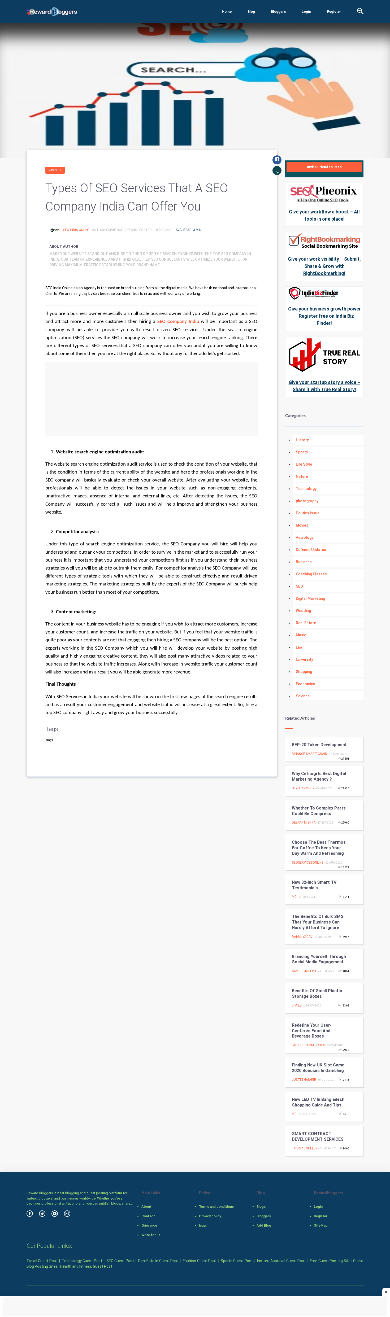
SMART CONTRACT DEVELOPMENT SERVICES (318, 1136)
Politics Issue (307, 513)
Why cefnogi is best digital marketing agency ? (319, 776)
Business (55, 170)
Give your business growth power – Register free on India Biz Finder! (324, 316)
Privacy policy (210, 1216)
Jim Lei (297, 1005)
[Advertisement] (151, 399)
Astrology (304, 537)
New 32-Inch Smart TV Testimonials (314, 885)
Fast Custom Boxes (308, 1045)
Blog (251, 12)
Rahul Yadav (302, 937)
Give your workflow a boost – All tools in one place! (324, 215)
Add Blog (264, 1225)
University (304, 659)
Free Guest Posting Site (330, 1261)
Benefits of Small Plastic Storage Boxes (317, 993)
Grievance (149, 1225)
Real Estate (306, 623)
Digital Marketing (310, 598)
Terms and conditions (216, 1207)
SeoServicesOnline (307, 862)
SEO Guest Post (120, 1261)
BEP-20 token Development (319, 744)
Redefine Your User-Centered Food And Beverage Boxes (312, 1031)
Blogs (261, 1207)
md (294, 897)
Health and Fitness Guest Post (86, 1266)
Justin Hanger (304, 1080)
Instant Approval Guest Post (281, 1261)
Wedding (303, 611)
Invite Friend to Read (324, 167)
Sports (302, 452)
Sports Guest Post (237, 1261)
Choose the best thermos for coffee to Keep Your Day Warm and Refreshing (319, 848)
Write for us (150, 1235)
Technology (306, 489)
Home (227, 12)
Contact (148, 1216)
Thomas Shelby (305, 1148)
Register (334, 12)
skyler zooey (303, 788)
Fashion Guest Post (199, 1261)
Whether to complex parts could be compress (319, 811)
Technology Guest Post (82, 1261)
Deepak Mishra (304, 822)
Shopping (304, 672)
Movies (302, 525)
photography (307, 501)
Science (303, 696)
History (302, 440)
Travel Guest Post (42, 1261)
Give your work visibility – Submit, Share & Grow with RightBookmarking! (324, 266)
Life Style (304, 464)
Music (301, 635)
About (146, 1207)
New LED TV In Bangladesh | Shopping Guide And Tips (319, 1102)
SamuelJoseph (304, 971)
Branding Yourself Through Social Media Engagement (319, 959)
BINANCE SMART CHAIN (309, 754)
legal (202, 1225)
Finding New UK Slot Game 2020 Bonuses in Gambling (318, 1067)
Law (299, 647)
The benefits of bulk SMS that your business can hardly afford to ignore (318, 922)
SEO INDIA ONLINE (76, 230)
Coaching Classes (311, 574)
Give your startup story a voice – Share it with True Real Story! (324, 385)
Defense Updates (311, 550)
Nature (302, 476)
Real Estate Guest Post (158, 1261)
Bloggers (278, 12)
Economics (305, 684)
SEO (299, 586)
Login (306, 12)
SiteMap (320, 1225)
